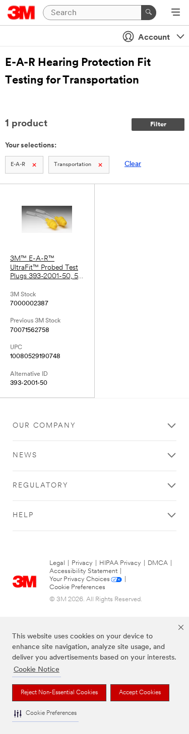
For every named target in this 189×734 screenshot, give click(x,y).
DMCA (158, 563)
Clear (132, 164)
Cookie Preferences (77, 587)
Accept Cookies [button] (140, 693)
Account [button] (154, 38)
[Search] (148, 12)
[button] (45, 713)
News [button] (25, 455)
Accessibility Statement (83, 571)
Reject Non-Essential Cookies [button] (59, 693)
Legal (57, 563)
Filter (158, 124)
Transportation (72, 165)
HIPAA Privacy (120, 563)
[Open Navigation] (175, 13)
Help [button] (23, 515)
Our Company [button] (44, 426)
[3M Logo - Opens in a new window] (21, 12)
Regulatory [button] (41, 486)
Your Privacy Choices (79, 579)
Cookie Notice (36, 670)
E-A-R (18, 165)
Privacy (82, 563)
